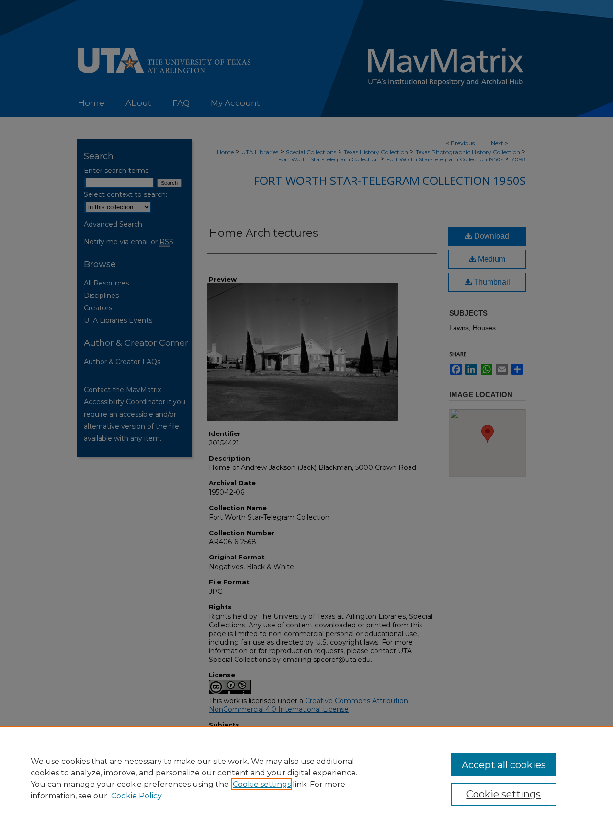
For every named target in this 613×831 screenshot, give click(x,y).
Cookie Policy (136, 795)
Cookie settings (262, 784)
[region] (306, 778)
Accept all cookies (504, 765)
